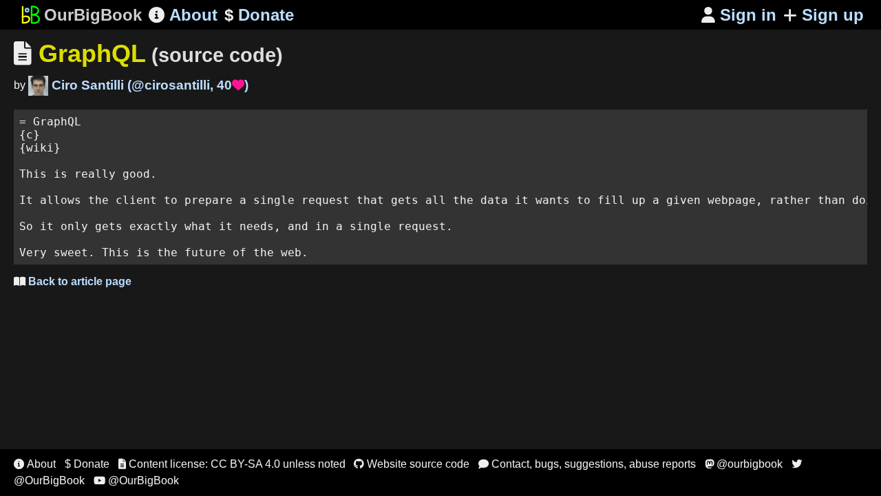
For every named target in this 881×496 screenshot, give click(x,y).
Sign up (833, 15)
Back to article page (72, 281)
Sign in (738, 15)
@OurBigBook (136, 480)
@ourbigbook (744, 464)
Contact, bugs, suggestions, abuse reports (587, 464)
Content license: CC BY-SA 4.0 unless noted (232, 464)
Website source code (411, 464)
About (183, 15)
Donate (259, 15)
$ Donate (87, 464)
